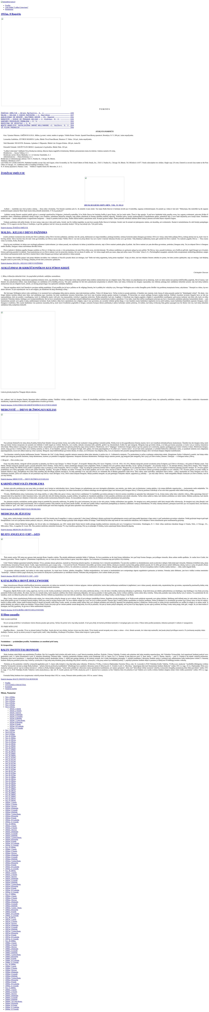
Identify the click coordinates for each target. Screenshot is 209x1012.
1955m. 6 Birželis (16, 718)
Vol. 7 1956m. (10, 730)
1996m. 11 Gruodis (12, 915)
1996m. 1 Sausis (11, 896)
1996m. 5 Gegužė (11, 904)
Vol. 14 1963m (10, 744)
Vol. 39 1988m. (10, 793)
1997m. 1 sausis (10, 919)
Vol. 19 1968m (10, 754)
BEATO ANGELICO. (9, 126)
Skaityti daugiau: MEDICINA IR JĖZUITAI (16, 530)
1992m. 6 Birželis (11, 812)
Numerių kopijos (11, 689)
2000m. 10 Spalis (11, 1005)
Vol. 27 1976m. (10, 769)
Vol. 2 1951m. (10, 699)
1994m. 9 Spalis (10, 865)
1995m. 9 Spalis (10, 888)
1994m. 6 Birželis (11, 859)
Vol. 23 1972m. (10, 761)
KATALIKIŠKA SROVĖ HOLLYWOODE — (34, 126)
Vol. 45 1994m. (10, 847)
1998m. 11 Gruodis (12, 962)
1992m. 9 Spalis (10, 818)
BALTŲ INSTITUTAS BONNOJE (20, 649)
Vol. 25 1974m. (10, 765)
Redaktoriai (9, 9)
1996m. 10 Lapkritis (12, 914)
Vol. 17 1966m (10, 750)
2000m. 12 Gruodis (12, 1009)
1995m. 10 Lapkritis (12, 890)
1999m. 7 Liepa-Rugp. (13, 978)
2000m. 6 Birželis (11, 999)
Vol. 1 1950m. (10, 697)
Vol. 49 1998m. (10, 941)
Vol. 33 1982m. (10, 781)
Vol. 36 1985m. (10, 787)
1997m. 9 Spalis (10, 935)
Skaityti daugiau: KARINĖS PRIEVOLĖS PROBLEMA (21, 509)
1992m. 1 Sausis (11, 802)
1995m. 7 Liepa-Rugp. (13, 884)
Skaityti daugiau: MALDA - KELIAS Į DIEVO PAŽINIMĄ (22, 263)
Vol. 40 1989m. (10, 795)
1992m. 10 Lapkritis (12, 820)
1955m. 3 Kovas (15, 713)
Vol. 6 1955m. (10, 707)
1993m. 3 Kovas (11, 830)
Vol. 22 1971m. (10, 759)
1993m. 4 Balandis (11, 832)
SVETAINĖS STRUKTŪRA (15, 685)
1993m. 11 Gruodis (12, 845)
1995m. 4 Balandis (11, 878)
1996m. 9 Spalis (10, 912)
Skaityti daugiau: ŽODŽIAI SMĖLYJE (14, 228)
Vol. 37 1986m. (10, 789)
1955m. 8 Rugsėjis (11, 14)
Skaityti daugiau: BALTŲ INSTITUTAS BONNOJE (19, 679)
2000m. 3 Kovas (11, 994)
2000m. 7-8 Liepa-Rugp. (13, 1001)
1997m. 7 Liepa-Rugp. (13, 931)
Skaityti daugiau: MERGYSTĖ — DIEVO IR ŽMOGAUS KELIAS (25, 479)
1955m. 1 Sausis (15, 709)
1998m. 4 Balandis (11, 949)
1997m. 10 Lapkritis (12, 937)
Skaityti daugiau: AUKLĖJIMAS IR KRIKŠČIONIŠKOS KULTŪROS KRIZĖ (29, 405)
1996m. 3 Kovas (11, 900)
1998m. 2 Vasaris (11, 945)
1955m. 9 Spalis (15, 724)
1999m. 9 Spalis (10, 982)
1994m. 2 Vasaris (11, 851)
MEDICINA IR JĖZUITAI (15, 513)
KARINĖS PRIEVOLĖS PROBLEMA (22, 483)
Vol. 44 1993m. (10, 824)
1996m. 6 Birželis (11, 906)
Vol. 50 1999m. (10, 964)
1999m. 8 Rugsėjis (11, 980)
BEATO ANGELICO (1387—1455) (20, 534)
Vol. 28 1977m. (10, 771)
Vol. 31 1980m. (10, 777)
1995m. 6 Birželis (11, 882)
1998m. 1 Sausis (11, 943)
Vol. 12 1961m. (10, 740)
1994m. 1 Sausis (11, 849)
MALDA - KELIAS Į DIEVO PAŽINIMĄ (24, 232)
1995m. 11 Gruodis (12, 892)
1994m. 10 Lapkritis (12, 867)
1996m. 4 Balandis (11, 902)
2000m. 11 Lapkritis (12, 1007)
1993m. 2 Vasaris (11, 828)
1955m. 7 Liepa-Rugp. (17, 720)
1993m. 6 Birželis (11, 835)
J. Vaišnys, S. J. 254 (62, 126)
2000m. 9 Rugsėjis (11, 1003)
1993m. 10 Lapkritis (12, 843)
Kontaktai (8, 687)
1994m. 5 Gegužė (11, 857)
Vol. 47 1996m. (10, 894)
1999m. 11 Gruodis (12, 986)
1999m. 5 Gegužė (11, 974)
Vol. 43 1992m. (10, 800)
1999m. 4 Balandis (11, 972)
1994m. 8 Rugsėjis (11, 863)
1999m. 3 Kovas (11, 970)
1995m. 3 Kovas (11, 876)
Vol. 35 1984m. (10, 785)
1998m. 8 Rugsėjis (11, 956)
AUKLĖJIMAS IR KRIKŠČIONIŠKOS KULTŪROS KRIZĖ (35, 267)
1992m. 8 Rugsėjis (11, 816)
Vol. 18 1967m (10, 752)
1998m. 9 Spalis (10, 958)
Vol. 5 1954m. (10, 705)
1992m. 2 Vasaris (11, 804)
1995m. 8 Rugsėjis (11, 886)
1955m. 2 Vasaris (15, 711)
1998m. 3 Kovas (11, 947)
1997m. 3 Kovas (11, 923)
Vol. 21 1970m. (10, 757)
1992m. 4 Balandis (11, 808)
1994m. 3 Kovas (11, 853)
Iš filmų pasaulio (10, 614)
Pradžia (7, 5)
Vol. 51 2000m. (10, 988)
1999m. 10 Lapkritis (12, 984)
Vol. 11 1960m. (10, 738)
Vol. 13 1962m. (10, 742)
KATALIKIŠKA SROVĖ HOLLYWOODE (25, 580)
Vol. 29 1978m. (10, 773)
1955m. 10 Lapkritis (17, 726)
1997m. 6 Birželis (11, 929)
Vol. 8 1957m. (10, 732)
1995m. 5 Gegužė (11, 880)
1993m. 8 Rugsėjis (11, 839)
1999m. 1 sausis (10, 966)
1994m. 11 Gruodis (12, 869)
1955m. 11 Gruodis (16, 728)
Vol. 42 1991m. (10, 798)
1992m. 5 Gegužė (11, 810)
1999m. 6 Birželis (11, 976)
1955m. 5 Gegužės (16, 716)
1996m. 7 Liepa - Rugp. (13, 908)
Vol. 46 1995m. (10, 871)
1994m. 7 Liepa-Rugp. (13, 861)
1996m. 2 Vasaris (11, 898)
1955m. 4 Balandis (16, 715)
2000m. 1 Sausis (11, 990)
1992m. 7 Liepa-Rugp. (13, 814)
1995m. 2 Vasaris (11, 875)
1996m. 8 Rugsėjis (11, 910)
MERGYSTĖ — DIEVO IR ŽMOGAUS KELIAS (28, 409)
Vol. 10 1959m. (10, 736)
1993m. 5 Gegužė (11, 834)
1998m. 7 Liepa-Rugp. (13, 955)
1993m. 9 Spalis (10, 841)
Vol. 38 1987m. (10, 791)
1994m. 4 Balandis (11, 855)
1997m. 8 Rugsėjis (11, 933)
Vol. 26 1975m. (10, 767)
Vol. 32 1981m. (10, 779)
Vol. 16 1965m (10, 748)
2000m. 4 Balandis (11, 995)
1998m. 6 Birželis (11, 953)
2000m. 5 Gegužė (11, 997)
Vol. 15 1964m (10, 746)
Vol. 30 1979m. (10, 775)
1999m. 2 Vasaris (11, 968)
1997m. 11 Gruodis (12, 939)
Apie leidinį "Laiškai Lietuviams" (16, 7)
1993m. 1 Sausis (11, 826)
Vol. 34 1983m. (10, 783)
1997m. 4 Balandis (11, 925)
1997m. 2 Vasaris (11, 921)
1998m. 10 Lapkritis (12, 960)
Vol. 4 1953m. (10, 703)
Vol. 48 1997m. (10, 917)
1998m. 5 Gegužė (11, 951)
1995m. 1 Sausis (11, 873)
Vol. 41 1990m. (10, 796)
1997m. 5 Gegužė (11, 927)
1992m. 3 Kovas (11, 806)
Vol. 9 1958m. (10, 734)
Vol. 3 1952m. (10, 701)
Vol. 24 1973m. (10, 763)
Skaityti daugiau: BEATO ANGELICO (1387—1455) (19, 576)
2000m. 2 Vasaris (11, 992)
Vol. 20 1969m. (10, 755)
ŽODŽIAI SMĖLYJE (13, 173)
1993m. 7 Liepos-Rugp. (13, 837)
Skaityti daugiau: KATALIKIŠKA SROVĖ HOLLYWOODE (22, 610)
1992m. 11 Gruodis (12, 822)
